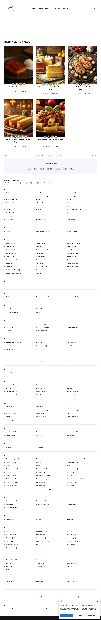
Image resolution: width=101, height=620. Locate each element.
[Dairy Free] (77, 84)
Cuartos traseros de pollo (13, 273)
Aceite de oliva (71, 192)
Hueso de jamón (41, 346)
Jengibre (39, 361)
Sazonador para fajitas (73, 541)
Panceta (39, 459)
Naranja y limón (11, 431)
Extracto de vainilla (72, 297)
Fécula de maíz (11, 308)
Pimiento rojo (40, 482)
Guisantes (9, 330)
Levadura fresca (41, 391)
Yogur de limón (41, 597)
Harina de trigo (71, 342)
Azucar (9, 216)
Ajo (69, 199)
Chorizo (9, 263)
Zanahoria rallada (41, 608)
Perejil (8, 472)
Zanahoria (10, 608)
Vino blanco (10, 585)
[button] (98, 601)
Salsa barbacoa (11, 534)
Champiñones (71, 256)
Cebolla (39, 253)
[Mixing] (20, 84)
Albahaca (39, 202)
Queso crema (71, 500)
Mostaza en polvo (72, 416)
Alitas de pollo (71, 202)
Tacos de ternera (11, 559)
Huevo (69, 346)
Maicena (39, 406)
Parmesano (40, 462)
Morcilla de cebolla (42, 416)
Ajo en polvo (10, 202)
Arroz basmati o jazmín (74, 209)
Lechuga (70, 388)
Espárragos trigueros (42, 297)
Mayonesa (40, 413)
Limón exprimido (72, 394)
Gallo (69, 324)
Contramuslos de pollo (13, 270)
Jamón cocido (10, 361)
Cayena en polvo (11, 253)
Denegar (79, 615)
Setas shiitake (71, 544)
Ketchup (9, 373)
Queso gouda (10, 504)
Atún (38, 212)
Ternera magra (71, 559)
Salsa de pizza (71, 534)
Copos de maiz (41, 270)
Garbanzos (10, 327)
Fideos (39, 308)
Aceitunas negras (11, 199)
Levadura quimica (72, 391)
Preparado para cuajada (43, 489)
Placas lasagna (71, 485)
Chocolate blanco (11, 260)
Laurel (69, 384)
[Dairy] (13, 84)
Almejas (9, 206)
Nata (38, 431)
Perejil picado (40, 472)
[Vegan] (54, 84)
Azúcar (39, 216)
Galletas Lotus (41, 324)
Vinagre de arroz (72, 581)
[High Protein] (80, 84)
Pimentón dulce (11, 475)
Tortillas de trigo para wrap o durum (16, 569)
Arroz (8, 209)
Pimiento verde (71, 482)
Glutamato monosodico (43, 327)
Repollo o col (10, 519)
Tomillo (9, 566)
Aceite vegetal (71, 196)
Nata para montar (11, 435)
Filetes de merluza (12, 312)
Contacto (66, 8)
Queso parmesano (12, 507)
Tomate (9, 563)
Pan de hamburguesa (12, 459)
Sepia (38, 544)
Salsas (72, 168)
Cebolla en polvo (72, 253)
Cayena (69, 250)
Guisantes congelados (43, 330)
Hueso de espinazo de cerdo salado (16, 346)
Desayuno (49, 168)
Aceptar (66, 615)
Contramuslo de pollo (73, 266)
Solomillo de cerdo (12, 548)
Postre (65, 168)
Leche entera (40, 388)
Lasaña (39, 384)
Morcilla (9, 416)
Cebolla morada (41, 256)
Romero (39, 519)
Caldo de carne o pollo (73, 243)
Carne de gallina (72, 246)
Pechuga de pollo (41, 469)
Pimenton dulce (72, 472)
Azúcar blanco (11, 219)
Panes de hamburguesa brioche (76, 459)
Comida (42, 168)
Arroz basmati (41, 209)
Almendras (40, 206)
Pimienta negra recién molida (75, 479)
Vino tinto (70, 585)
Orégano (39, 447)
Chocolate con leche (42, 260)
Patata (39, 465)
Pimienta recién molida (13, 482)
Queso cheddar (41, 500)
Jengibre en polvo (72, 361)
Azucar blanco (71, 216)
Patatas (69, 465)
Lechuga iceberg (11, 391)
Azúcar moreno (71, 219)
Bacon (8, 231)
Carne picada (10, 250)
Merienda (58, 168)
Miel (69, 413)
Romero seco (71, 519)
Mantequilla (10, 410)
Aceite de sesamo (42, 196)
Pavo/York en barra (12, 469)
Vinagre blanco (41, 581)
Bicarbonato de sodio (42, 231)
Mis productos (56, 8)
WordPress (24, 618)
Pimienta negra (41, 479)
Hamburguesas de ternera (14, 342)
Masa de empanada (73, 410)
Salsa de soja (11, 538)
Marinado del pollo (42, 410)
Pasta (8, 465)
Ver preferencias (92, 615)
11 (60, 155)
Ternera (39, 559)
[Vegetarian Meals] (24, 84)
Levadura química (11, 394)
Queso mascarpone (42, 504)
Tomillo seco (40, 566)
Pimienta (70, 475)
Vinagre (9, 581)
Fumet (39, 312)
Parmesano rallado (72, 462)
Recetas (40, 8)
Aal (8, 192)
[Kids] (16, 84)
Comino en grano (41, 266)
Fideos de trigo (71, 308)
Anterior (7, 155)
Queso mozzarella (72, 504)
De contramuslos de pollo (13, 285)
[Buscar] (94, 8)
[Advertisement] (50, 28)
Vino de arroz (40, 585)
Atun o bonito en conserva (74, 212)
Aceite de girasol (41, 192)
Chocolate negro (72, 260)
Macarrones (10, 406)
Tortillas (69, 566)
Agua (39, 199)
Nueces (39, 435)
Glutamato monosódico (74, 327)
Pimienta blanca (11, 479)
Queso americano (11, 500)
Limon (38, 394)
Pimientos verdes (41, 485)
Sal (8, 531)
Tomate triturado (72, 563)
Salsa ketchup (71, 538)
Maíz (69, 406)
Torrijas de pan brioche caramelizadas (19, 87)
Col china (39, 263)
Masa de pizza (11, 413)
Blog (47, 8)
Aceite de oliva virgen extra (14, 196)
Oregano (9, 447)
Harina (39, 342)
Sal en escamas (41, 531)
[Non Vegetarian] (87, 84)
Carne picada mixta (42, 250)
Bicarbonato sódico (72, 231)
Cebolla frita (10, 256)
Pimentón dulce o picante (43, 475)
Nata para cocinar (72, 431)
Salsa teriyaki (10, 541)
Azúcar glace (40, 219)
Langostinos (10, 384)
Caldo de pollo (10, 246)
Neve (7, 618)
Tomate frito (40, 563)
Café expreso (40, 243)
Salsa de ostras (41, 534)
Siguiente (93, 155)
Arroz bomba (10, 212)
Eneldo (9, 297)
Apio (69, 206)
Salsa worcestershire (42, 541)
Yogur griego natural (73, 597)
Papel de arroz (11, 462)
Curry (38, 273)
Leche (8, 388)
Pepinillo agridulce (72, 469)
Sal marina (70, 531)
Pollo (8, 489)
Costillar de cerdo (72, 270)
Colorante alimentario (73, 263)
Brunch (29, 168)
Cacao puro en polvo (12, 243)
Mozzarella (10, 420)
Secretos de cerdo (12, 544)
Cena (35, 168)
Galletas (9, 324)
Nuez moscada (71, 435)
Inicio (33, 8)
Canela (39, 246)
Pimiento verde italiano (13, 485)
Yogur (8, 597)
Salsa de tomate (41, 538)
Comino (9, 266)
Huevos (9, 349)
